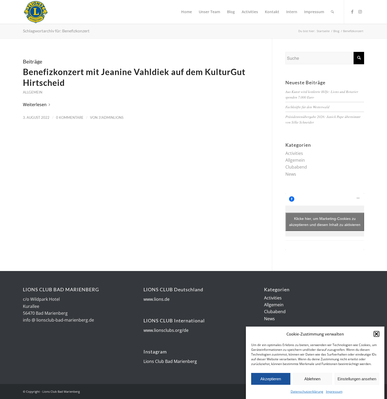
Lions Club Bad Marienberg (170, 361)
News (290, 174)
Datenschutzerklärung (307, 391)
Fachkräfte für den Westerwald (307, 106)
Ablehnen (312, 379)
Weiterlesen (35, 104)
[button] (376, 334)
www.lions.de (156, 299)
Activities (294, 153)
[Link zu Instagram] (360, 12)
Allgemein (32, 92)
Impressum (334, 391)
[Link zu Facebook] (352, 12)
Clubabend (296, 167)
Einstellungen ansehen (357, 379)
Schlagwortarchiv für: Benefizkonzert (56, 30)
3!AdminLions (110, 117)
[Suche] (332, 12)
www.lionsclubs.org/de (165, 330)
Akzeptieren (270, 379)
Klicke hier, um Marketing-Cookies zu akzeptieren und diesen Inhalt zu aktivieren (324, 221)
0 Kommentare (69, 117)
